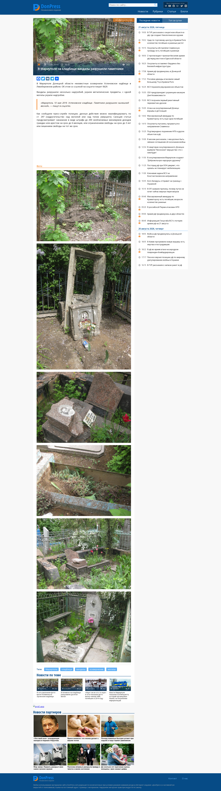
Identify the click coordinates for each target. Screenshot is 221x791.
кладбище (67, 669)
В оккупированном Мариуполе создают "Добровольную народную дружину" (162, 158)
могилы (112, 669)
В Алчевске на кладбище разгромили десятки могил (71, 690)
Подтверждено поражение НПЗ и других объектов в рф (162, 132)
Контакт (172, 778)
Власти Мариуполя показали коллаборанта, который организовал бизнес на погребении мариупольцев (120, 690)
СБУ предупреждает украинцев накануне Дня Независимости (162, 93)
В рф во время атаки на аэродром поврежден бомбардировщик (162, 250)
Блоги (184, 11)
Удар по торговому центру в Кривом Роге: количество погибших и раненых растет (162, 41)
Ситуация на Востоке (123, 20)
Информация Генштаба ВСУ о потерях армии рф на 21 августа (162, 222)
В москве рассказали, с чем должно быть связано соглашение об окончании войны (162, 140)
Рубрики (158, 11)
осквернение (96, 669)
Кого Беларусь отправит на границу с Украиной (162, 182)
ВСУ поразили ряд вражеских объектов (162, 87)
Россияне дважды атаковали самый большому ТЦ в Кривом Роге (162, 80)
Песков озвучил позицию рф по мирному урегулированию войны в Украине (162, 258)
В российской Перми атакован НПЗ (162, 208)
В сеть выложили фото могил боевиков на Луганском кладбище (47, 690)
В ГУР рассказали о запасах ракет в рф (162, 265)
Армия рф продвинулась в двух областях (162, 214)
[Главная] (36, 7)
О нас (185, 778)
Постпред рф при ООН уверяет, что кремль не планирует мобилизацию (162, 166)
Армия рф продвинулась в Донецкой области (162, 72)
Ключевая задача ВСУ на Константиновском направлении (162, 174)
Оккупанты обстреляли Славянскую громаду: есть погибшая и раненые (162, 49)
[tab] (149, 20)
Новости (143, 11)
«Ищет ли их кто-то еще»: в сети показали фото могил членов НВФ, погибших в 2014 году (96, 690)
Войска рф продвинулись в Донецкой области (162, 235)
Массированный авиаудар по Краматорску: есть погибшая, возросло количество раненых (162, 199)
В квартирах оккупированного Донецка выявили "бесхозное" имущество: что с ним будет (162, 150)
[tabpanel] (162, 146)
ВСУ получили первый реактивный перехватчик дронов (162, 101)
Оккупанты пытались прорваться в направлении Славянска (162, 125)
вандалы (80, 669)
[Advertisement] (84, 146)
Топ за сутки (175, 20)
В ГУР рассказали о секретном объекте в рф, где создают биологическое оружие (162, 33)
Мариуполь (51, 669)
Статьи (171, 11)
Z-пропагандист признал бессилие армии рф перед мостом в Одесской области (162, 57)
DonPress (50, 6)
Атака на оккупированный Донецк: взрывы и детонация (162, 109)
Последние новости (149, 20)
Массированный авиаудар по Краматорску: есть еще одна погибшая (162, 117)
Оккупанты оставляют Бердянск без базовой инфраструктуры (162, 64)
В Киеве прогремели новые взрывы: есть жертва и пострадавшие (162, 243)
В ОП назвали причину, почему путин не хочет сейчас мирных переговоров (162, 190)
